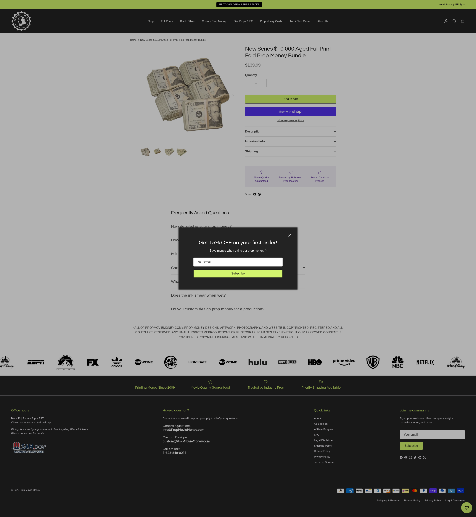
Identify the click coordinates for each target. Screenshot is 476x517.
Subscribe (238, 273)
